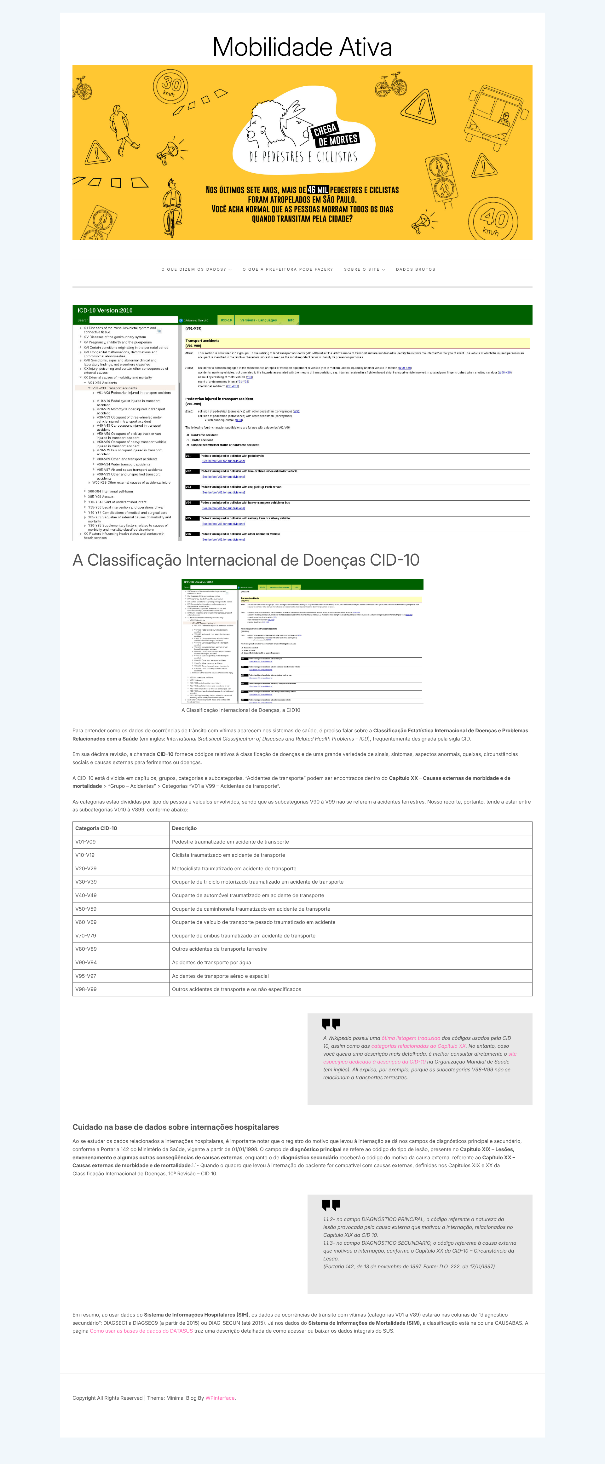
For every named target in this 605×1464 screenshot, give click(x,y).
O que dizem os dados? (194, 269)
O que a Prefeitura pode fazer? (288, 269)
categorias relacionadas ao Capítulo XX (418, 1046)
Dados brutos (416, 269)
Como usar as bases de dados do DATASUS (141, 1331)
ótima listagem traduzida (411, 1038)
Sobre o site (362, 269)
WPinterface (219, 1398)
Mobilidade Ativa (302, 46)
